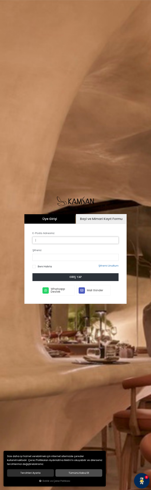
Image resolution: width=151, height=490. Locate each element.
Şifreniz (36, 250)
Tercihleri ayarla (30, 473)
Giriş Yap (75, 277)
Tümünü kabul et (79, 473)
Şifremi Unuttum (109, 265)
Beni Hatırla (44, 266)
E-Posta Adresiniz (43, 233)
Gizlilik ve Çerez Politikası (56, 481)
